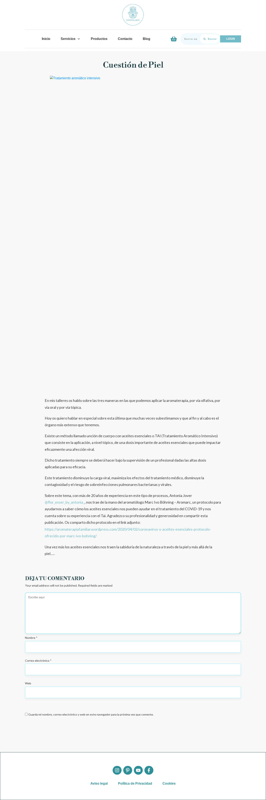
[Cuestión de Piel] (133, 232)
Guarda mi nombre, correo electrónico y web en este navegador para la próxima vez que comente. (91, 714)
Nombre (31, 637)
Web (28, 683)
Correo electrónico (38, 660)
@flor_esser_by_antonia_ (65, 502)
